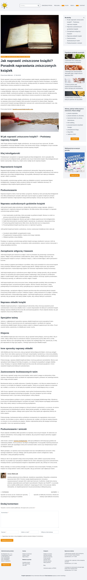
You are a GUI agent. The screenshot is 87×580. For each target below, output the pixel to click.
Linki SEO (24, 565)
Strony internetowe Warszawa (37, 575)
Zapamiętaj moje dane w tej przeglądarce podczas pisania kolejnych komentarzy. (22, 536)
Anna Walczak (8, 75)
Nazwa (3, 532)
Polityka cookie (25, 555)
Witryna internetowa (47, 532)
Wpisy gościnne (47, 562)
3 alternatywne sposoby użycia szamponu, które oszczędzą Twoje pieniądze (74, 554)
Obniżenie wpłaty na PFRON (50, 568)
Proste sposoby (47, 558)
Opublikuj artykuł (26, 562)
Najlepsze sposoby (48, 553)
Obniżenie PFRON (47, 5)
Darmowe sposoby (48, 555)
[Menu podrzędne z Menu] (77, 5)
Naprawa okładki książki (74, 36)
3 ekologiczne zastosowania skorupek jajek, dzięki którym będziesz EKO (74, 73)
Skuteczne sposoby (48, 556)
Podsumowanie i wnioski (74, 43)
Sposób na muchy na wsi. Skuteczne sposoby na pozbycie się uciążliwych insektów (14, 494)
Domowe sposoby (47, 561)
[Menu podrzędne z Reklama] (63, 5)
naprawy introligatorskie (20, 440)
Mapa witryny (25, 556)
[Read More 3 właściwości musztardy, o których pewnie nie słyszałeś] (75, 93)
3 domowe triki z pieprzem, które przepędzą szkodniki (73, 61)
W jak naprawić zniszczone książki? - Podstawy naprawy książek (75, 22)
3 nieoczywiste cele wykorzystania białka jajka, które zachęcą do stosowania (74, 86)
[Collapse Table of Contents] (84, 17)
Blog (67, 5)
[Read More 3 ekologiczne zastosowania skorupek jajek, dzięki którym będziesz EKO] (75, 67)
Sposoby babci (47, 559)
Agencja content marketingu (59, 575)
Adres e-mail (25, 532)
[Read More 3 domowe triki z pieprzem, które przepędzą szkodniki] (75, 56)
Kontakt (82, 5)
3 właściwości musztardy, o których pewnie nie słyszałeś (73, 98)
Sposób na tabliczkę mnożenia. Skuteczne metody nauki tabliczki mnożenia (46, 494)
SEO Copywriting (26, 563)
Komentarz (4, 512)
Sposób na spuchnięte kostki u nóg (22, 109)
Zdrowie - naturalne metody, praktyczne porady (15, 56)
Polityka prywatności (27, 553)
